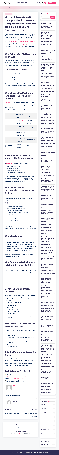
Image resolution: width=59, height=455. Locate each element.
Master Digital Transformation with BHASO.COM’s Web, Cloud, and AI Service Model (48, 115)
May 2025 (43, 433)
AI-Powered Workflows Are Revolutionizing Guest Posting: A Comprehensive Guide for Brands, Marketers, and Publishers (48, 131)
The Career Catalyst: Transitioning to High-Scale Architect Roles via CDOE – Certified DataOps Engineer (48, 348)
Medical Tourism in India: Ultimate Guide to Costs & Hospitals (47, 232)
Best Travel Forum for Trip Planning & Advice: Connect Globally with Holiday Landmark (48, 311)
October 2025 (44, 425)
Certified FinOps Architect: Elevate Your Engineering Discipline (47, 325)
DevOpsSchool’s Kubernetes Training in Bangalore (23, 41)
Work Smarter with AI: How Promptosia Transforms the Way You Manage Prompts (48, 146)
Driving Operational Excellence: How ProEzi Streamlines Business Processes (47, 181)
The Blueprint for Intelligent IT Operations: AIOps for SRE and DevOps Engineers (48, 219)
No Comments (25, 30)
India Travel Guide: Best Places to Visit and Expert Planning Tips (48, 212)
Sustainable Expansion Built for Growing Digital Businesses (47, 252)
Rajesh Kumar (26, 44)
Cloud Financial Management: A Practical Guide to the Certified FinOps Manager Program (47, 303)
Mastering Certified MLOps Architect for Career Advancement (46, 377)
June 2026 (43, 412)
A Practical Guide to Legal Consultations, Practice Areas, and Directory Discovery (48, 59)
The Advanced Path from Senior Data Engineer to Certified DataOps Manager (47, 332)
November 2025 (45, 421)
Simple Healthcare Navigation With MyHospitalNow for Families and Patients (46, 288)
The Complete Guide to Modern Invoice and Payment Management (47, 139)
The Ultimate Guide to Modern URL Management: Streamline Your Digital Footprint (48, 153)
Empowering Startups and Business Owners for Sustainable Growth (48, 246)
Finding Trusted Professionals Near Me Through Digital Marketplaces (47, 265)
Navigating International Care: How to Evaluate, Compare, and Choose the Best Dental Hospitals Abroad (47, 67)
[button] (52, 3)
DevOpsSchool (8, 102)
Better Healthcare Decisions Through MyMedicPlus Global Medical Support (46, 280)
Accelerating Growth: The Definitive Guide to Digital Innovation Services (48, 258)
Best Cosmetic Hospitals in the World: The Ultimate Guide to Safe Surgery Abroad (48, 205)
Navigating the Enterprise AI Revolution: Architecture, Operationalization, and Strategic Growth (48, 97)
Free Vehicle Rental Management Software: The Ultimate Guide (47, 168)
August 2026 (44, 404)
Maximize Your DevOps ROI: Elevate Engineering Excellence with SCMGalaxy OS (47, 239)
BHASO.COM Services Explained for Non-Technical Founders (46, 28)
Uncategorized (9, 14)
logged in (19, 433)
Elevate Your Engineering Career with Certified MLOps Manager (47, 371)
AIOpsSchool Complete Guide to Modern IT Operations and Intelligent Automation (48, 273)
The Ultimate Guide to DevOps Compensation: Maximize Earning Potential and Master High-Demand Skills (47, 357)
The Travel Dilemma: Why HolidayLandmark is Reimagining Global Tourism (47, 318)
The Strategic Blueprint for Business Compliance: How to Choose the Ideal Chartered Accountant (47, 75)
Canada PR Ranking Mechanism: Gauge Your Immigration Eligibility (47, 391)
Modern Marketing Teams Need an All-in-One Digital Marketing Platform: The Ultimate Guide (48, 123)
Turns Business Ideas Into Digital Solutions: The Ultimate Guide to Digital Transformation (47, 188)
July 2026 (43, 408)
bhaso (15, 401)
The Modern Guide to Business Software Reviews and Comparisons (48, 90)
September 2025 (45, 429)
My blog (6, 3)
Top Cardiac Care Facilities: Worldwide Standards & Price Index (47, 174)
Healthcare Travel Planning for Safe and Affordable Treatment (47, 226)
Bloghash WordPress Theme (41, 452)
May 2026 (43, 416)
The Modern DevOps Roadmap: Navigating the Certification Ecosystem (47, 365)
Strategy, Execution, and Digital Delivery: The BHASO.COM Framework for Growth (47, 161)
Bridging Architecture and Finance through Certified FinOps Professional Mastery (48, 295)
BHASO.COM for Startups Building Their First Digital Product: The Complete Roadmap (48, 51)
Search (43, 14)
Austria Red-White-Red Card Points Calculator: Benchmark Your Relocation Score (47, 384)
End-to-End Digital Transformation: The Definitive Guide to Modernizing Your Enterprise (46, 106)
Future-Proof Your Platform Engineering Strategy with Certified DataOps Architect (47, 340)
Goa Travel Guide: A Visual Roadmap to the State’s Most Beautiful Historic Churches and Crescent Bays (48, 196)
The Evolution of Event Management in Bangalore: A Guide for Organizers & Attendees (47, 83)
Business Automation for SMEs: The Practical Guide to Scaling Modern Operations (48, 44)
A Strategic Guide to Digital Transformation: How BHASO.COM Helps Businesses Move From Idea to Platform (47, 35)
